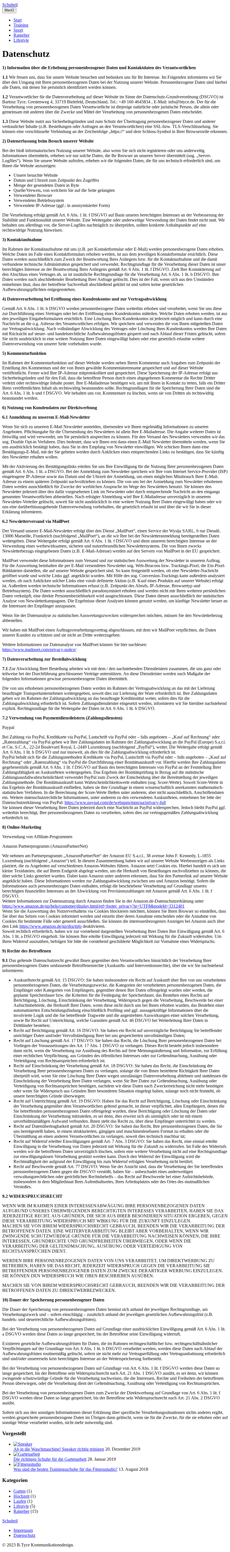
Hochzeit (21, 1496)
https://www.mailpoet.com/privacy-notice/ (39, 649)
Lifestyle (21, 40)
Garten (19, 1491)
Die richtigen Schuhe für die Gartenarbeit (49, 1459)
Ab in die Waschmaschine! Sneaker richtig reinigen (58, 1449)
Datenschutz (24, 1535)
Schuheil (10, 4)
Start (17, 20)
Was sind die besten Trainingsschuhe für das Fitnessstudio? (65, 1469)
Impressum (23, 1530)
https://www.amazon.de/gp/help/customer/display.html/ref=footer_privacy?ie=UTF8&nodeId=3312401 (93, 906)
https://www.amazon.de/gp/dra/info (50, 926)
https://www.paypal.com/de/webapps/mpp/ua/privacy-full (115, 802)
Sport (18, 30)
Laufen (19, 1501)
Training (20, 25)
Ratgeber (21, 35)
